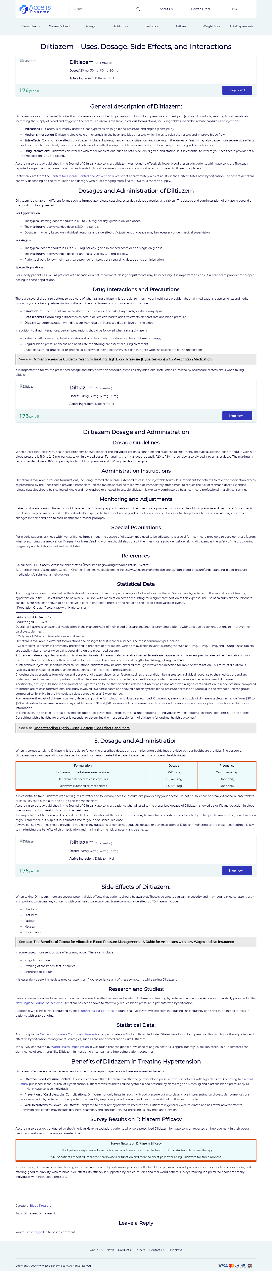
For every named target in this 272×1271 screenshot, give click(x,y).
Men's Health (31, 26)
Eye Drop (151, 26)
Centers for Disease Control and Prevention (81, 176)
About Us (166, 9)
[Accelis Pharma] (35, 12)
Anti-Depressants (241, 26)
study (41, 163)
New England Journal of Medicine (39, 1003)
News (110, 1250)
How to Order (200, 9)
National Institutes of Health (97, 1011)
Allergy (91, 26)
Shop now (236, 90)
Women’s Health (60, 26)
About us (96, 1250)
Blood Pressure (40, 1205)
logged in (40, 1232)
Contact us (156, 1250)
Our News (175, 1250)
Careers (140, 1250)
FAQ (235, 9)
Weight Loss (211, 26)
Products (124, 1250)
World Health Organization (70, 1047)
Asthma (181, 26)
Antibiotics (120, 26)
